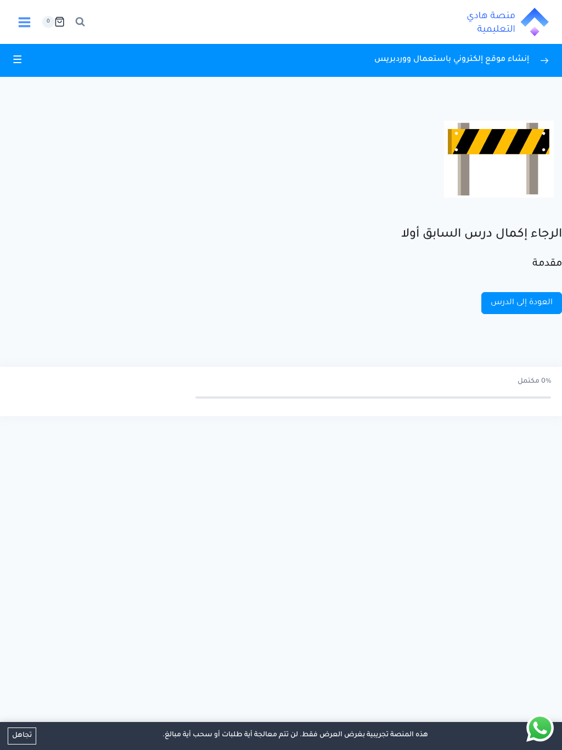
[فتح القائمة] (24, 22)
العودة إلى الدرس (522, 303)
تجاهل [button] (22, 736)
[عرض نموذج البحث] (80, 22)
